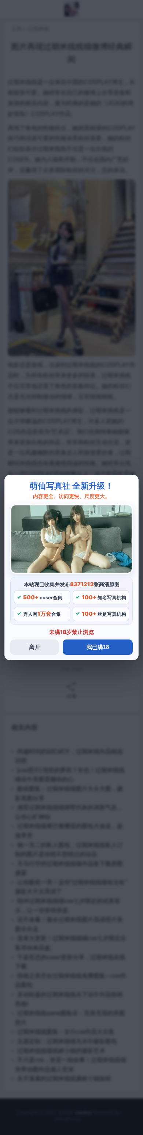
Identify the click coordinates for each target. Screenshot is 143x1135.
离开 (34, 647)
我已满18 (98, 647)
